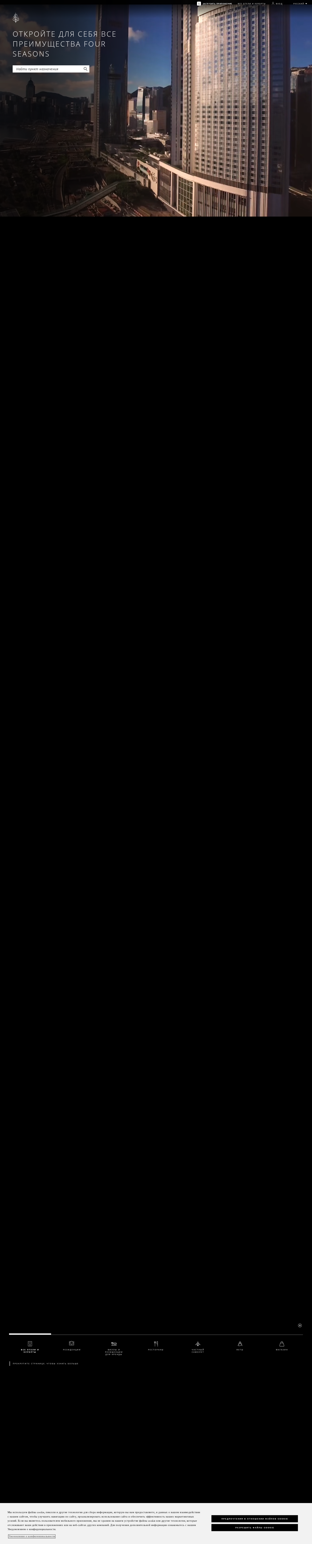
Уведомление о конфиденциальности (31, 1536)
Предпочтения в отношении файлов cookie (255, 1519)
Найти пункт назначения (32, 66)
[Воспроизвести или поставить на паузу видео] (300, 1325)
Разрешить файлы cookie (254, 1527)
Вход (279, 3)
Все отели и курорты (252, 4)
